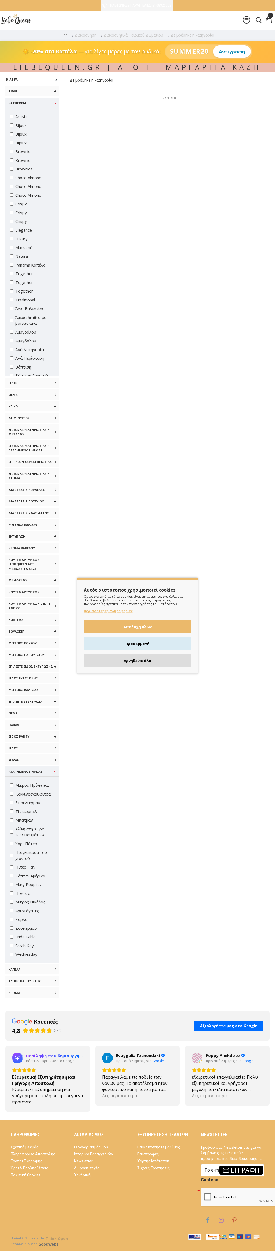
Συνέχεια (169, 98)
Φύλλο (14, 760)
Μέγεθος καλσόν (23, 525)
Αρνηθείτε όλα (137, 660)
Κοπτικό (16, 620)
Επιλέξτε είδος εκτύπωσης (31, 666)
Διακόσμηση (85, 35)
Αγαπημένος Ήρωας (26, 771)
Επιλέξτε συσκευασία (25, 701)
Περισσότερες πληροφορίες (108, 610)
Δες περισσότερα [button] (29, 1102)
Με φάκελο (18, 580)
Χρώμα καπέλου (22, 548)
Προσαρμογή (137, 643)
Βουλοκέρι (17, 631)
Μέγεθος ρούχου (23, 643)
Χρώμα (14, 993)
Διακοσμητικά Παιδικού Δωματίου (133, 35)
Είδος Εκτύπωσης (23, 678)
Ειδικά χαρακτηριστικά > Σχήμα (29, 476)
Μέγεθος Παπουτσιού (27, 655)
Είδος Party (19, 736)
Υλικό (13, 406)
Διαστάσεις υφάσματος (29, 513)
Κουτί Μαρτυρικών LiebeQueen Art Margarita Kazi (24, 564)
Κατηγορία (17, 103)
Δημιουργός (19, 418)
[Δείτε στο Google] (17, 1064)
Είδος (13, 383)
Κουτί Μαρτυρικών (24, 592)
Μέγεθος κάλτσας (24, 690)
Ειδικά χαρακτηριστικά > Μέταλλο (29, 432)
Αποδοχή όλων (138, 626)
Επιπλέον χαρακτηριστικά (30, 462)
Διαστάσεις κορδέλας (27, 490)
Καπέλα (14, 969)
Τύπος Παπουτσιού (25, 981)
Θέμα (13, 395)
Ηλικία (14, 725)
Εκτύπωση (17, 536)
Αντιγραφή (232, 51)
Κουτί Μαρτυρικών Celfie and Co (29, 605)
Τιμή (13, 91)
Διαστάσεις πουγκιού (26, 501)
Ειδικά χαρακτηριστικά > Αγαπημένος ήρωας (29, 448)
